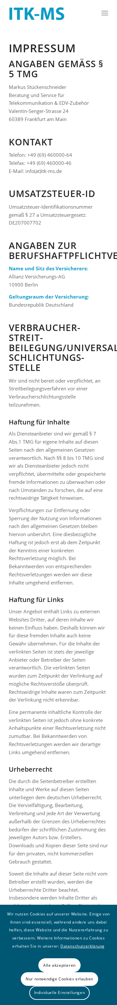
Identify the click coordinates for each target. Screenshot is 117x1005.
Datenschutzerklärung (82, 946)
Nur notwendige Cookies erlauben (59, 979)
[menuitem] (104, 13)
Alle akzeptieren (59, 965)
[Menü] (104, 13)
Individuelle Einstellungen (59, 992)
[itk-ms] (48, 13)
